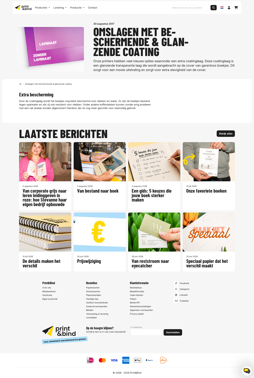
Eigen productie (49, 299)
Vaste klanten (136, 295)
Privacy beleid (137, 314)
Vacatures (47, 295)
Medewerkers (49, 291)
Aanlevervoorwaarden (96, 306)
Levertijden (91, 317)
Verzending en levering (97, 314)
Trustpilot (184, 301)
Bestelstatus (136, 287)
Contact (92, 7)
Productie (76, 7)
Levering (59, 7)
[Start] (20, 84)
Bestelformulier (137, 291)
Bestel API (135, 302)
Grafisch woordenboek (97, 302)
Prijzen (133, 299)
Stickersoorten (93, 291)
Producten (41, 7)
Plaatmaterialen (93, 295)
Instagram (184, 289)
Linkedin (184, 295)
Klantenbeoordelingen (140, 306)
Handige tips (92, 299)
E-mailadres (136, 327)
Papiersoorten (93, 287)
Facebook (184, 283)
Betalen (89, 310)
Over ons (46, 287)
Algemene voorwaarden (141, 310)
